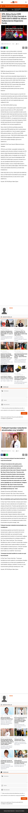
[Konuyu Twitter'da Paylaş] (4, 48)
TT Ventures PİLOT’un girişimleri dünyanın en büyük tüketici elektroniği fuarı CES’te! (20, 333)
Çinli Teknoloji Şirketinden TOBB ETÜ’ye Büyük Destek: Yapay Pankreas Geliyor (20, 355)
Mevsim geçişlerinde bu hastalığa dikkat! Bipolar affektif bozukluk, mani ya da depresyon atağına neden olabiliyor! (7, 741)
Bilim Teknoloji (4, 328)
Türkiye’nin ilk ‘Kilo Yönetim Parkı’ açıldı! (19, 739)
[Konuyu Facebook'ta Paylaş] (2, 48)
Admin (11, 308)
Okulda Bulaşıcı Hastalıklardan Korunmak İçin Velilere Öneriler (20, 762)
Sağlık (2, 716)
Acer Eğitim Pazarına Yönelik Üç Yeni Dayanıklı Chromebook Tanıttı (20, 378)
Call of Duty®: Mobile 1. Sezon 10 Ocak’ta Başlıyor (7, 377)
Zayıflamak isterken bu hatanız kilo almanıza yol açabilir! (7, 762)
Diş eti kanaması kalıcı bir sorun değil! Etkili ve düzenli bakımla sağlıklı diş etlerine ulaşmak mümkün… (20, 720)
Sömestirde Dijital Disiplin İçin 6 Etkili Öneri (7, 718)
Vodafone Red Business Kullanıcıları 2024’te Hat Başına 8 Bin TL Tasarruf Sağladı (7, 333)
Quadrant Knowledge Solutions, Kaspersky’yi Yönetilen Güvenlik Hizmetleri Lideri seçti (6, 355)
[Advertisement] (14, 244)
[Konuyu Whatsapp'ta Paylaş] (7, 48)
